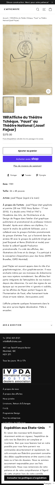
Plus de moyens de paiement (27, 165)
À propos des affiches (12, 393)
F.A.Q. (5, 408)
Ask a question (12, 325)
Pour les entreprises (11, 418)
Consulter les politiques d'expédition (27, 477)
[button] (49, 483)
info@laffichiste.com (12, 341)
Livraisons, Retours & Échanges (16, 403)
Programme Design (11, 413)
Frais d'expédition (9, 139)
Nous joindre (9, 398)
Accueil (5, 18)
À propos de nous (11, 389)
